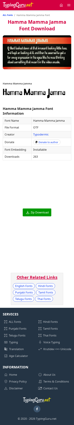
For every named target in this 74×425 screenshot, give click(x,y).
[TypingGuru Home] (18, 5)
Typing (13, 342)
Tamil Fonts (45, 292)
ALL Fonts (8, 15)
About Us (49, 375)
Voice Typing (51, 342)
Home (13, 375)
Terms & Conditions (56, 381)
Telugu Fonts (23, 299)
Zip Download (40, 212)
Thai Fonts (44, 299)
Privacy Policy (18, 381)
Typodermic (41, 134)
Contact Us (50, 388)
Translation (16, 349)
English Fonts (24, 286)
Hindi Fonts (45, 286)
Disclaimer (16, 388)
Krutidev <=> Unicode (57, 349)
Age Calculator (18, 356)
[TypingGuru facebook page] (37, 409)
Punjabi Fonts (24, 292)
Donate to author (48, 142)
